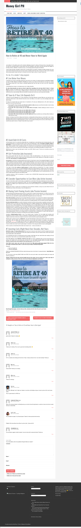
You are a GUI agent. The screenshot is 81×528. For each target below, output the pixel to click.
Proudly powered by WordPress (11, 524)
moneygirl (15, 58)
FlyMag (22, 524)
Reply (52, 348)
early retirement (18, 312)
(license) (18, 310)
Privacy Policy (58, 493)
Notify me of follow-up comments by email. (16, 473)
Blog (15, 13)
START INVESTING (32, 312)
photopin (16, 310)
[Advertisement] (30, 62)
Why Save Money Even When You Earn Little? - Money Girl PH (22, 423)
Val (11, 386)
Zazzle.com (13, 221)
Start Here (9, 13)
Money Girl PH (15, 6)
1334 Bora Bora (12, 310)
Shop (24, 13)
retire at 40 (23, 312)
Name (7, 456)
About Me (19, 13)
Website (7, 465)
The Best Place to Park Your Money (43, 317)
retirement (27, 312)
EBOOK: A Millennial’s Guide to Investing (36, 13)
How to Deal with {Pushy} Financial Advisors (40, 507)
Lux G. (12, 412)
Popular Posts (11, 312)
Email (7, 461)
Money (8, 312)
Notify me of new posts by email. (14, 475)
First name (59, 155)
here (65, 491)
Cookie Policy (58, 495)
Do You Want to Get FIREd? (16, 1)
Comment (8, 443)
